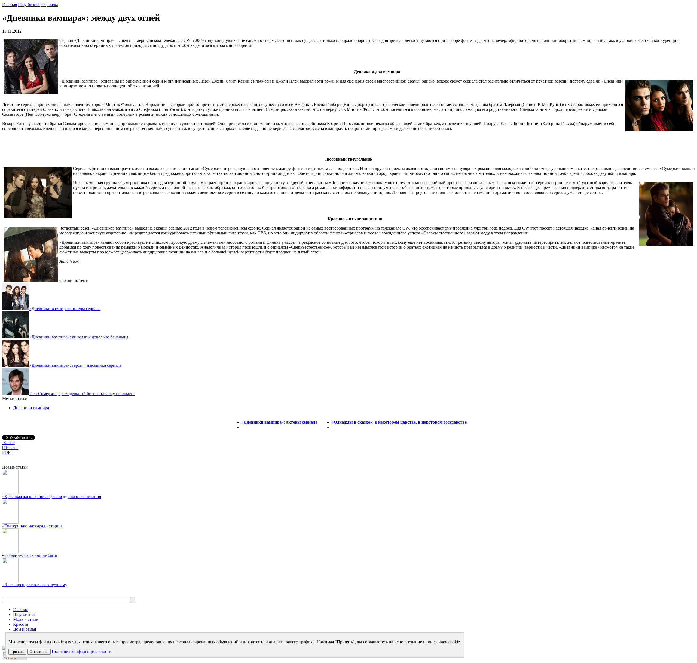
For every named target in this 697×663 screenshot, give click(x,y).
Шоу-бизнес (29, 4)
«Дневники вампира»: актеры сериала (64, 308)
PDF (6, 452)
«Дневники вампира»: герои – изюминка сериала (75, 365)
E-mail (8, 442)
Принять (17, 652)
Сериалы (49, 4)
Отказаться (39, 652)
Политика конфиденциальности (81, 651)
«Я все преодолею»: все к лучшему (34, 584)
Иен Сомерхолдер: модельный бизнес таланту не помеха (82, 393)
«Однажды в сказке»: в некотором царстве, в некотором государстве (399, 422)
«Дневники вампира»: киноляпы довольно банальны (78, 337)
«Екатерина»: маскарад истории (32, 526)
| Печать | (10, 447)
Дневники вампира (31, 407)
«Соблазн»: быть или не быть (29, 555)
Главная (9, 4)
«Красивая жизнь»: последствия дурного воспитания (51, 496)
